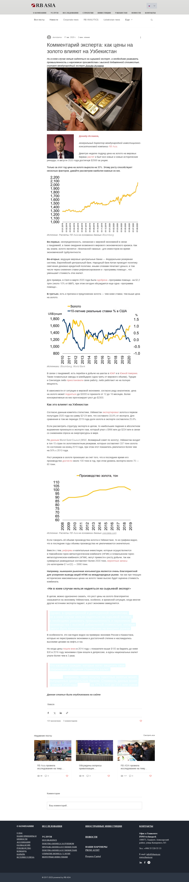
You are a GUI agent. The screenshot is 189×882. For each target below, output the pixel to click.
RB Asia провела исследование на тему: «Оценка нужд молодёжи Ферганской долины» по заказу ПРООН (50, 767)
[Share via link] (67, 713)
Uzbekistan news (111, 19)
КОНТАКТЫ (146, 826)
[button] (39, 11)
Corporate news (71, 19)
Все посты (39, 19)
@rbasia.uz (155, 854)
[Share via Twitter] (54, 713)
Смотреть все (149, 735)
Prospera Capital (93, 856)
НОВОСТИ (91, 836)
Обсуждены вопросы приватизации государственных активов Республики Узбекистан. (93, 767)
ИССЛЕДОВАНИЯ (52, 826)
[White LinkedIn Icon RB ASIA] (140, 862)
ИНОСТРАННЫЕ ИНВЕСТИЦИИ (103, 826)
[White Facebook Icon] (144, 862)
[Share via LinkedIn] (61, 713)
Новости (54, 19)
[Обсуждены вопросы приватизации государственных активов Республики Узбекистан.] (94, 750)
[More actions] (140, 37)
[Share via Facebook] (48, 713)
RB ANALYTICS (91, 19)
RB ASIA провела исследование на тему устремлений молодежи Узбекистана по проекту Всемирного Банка (133, 767)
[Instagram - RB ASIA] (148, 862)
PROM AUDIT (92, 850)
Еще (127, 19)
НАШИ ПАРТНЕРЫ (96, 846)
